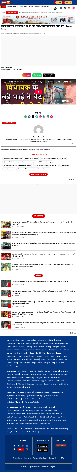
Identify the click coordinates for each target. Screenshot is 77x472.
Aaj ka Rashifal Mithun (33, 395)
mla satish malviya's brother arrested (28, 169)
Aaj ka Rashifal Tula (45, 399)
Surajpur (39, 384)
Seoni (32, 356)
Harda (20, 356)
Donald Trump (23, 7)
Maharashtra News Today (35, 413)
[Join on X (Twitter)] (33, 116)
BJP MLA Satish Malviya (45, 162)
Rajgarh (43, 359)
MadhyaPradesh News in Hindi (34, 417)
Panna (24, 350)
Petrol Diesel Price (47, 7)
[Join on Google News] (48, 116)
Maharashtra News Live (54, 413)
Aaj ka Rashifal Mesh (57, 392)
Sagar (46, 356)
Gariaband (29, 377)
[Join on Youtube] (51, 116)
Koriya (46, 377)
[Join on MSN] (44, 116)
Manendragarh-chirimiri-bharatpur (18, 380)
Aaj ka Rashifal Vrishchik (15, 402)
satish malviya (46, 169)
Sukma (46, 384)
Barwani (17, 350)
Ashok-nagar (42, 340)
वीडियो (38, 275)
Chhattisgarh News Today (15, 410)
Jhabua (63, 346)
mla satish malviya (9, 169)
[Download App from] (42, 447)
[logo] (6, 3)
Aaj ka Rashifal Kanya (30, 399)
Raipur (66, 384)
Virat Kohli (18, 428)
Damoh (28, 346)
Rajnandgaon (18, 387)
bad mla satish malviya (31, 158)
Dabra (48, 346)
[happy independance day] (38, 19)
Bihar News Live (12, 423)
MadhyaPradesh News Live (16, 420)
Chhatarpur (20, 343)
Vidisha (24, 359)
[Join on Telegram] (36, 116)
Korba (24, 371)
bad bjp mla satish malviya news (13, 158)
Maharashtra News (51, 410)
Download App (55, 8)
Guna (35, 343)
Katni (9, 346)
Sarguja (53, 384)
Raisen (36, 359)
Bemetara (35, 380)
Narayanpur (30, 384)
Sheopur (59, 356)
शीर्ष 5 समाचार (38, 216)
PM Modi (31, 7)
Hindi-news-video (12, 12)
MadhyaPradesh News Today (55, 417)
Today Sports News (13, 432)
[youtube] (69, 8)
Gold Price (37, 7)
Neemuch (31, 350)
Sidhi (15, 362)
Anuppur (58, 340)
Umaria (15, 346)
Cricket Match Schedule (30, 432)
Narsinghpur (53, 350)
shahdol (61, 362)
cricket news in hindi (46, 432)
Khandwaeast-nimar (62, 343)
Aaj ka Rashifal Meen (42, 392)
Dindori (41, 346)
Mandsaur (17, 353)
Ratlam (66, 350)
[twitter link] (65, 8)
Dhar (60, 350)
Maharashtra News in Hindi (16, 413)
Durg (17, 374)
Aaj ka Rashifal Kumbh (25, 392)
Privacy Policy (17, 458)
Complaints (27, 458)
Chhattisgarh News (39, 407)
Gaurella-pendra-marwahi (58, 374)
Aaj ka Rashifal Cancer (50, 395)
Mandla (25, 353)
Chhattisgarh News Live (34, 410)
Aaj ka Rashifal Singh (14, 399)
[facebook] (14, 445)
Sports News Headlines (59, 428)
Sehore (26, 356)
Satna (52, 356)
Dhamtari (10, 374)
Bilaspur (50, 380)
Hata (66, 359)
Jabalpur (9, 350)
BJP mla (64, 158)
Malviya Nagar (66, 165)
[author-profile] (38, 130)
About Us (61, 458)
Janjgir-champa (35, 374)
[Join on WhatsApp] (25, 116)
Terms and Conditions (40, 458)
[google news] (51, 8)
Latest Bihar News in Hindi (28, 423)
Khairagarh (38, 377)
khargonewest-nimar (46, 343)
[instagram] (73, 8)
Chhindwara (11, 343)
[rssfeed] (14, 449)
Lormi (60, 384)
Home (3, 12)
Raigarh (9, 387)
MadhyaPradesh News (14, 417)
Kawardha (55, 371)
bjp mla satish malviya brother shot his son (46, 165)
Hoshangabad (11, 356)
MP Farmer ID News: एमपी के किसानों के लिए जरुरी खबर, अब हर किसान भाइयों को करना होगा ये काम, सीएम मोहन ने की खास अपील (43, 223)
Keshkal (40, 371)
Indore (23, 340)
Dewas (21, 346)
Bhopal (31, 353)
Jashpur (45, 374)
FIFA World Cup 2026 (12, 7)
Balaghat (59, 353)
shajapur (17, 366)
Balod (57, 380)
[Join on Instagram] (40, 116)
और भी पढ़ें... (71, 144)
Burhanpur (50, 353)
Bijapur (43, 380)
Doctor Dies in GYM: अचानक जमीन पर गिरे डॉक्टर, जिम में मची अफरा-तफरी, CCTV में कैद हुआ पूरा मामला (40, 282)
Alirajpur (51, 340)
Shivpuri (66, 356)
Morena (9, 353)
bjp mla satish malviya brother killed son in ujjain (17, 165)
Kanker (47, 371)
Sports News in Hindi (42, 428)
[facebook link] (61, 8)
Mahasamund (55, 377)
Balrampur (21, 384)
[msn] (27, 449)
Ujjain (17, 340)
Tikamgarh (55, 346)
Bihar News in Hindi (45, 420)
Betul (43, 353)
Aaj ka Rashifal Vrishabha (15, 395)
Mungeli (27, 387)
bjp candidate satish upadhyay (49, 158)
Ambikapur (64, 371)
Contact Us (52, 458)
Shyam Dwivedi (6, 67)
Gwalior (28, 343)
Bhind (38, 353)
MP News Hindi (32, 420)
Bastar (63, 380)
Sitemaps (20, 449)
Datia (35, 346)
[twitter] (18, 445)
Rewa (30, 359)
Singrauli (39, 356)
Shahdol (9, 359)
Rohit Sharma (28, 428)
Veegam (52, 466)
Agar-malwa (31, 340)
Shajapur (17, 359)
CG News (51, 407)
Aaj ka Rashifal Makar (32, 402)
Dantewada (24, 374)
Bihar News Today (60, 420)
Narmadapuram (41, 350)
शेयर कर (39, 75)
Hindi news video (38, 174)
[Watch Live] (61, 446)
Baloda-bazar (11, 384)
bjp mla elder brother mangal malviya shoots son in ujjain (20, 162)
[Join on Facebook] (29, 116)
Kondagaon (32, 371)
